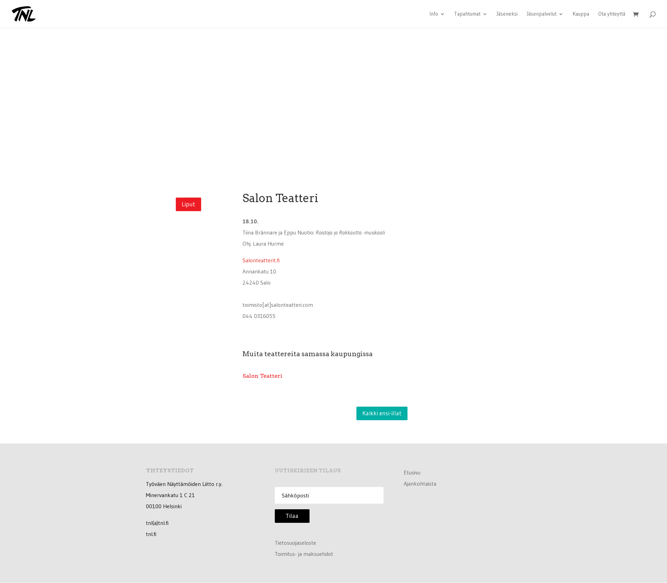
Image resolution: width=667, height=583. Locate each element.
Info (433, 14)
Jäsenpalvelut (542, 14)
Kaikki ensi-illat (382, 413)
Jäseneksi (507, 14)
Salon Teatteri (262, 376)
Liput (188, 204)
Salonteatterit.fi (261, 260)
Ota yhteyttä (611, 14)
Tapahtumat (467, 14)
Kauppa (581, 14)
